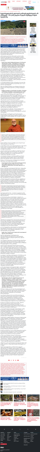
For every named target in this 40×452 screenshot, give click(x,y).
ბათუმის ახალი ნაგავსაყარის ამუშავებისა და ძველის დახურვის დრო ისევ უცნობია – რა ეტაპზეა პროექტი (32, 404)
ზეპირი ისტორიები (27, 433)
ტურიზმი (31, 441)
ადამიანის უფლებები (33, 433)
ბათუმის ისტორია (27, 442)
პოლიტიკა (32, 435)
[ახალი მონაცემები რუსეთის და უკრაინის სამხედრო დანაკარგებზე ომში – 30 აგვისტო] (6, 397)
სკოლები (31, 438)
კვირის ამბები (2, 435)
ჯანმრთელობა (2, 438)
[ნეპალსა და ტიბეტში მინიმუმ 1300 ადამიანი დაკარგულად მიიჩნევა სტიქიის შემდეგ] (1, 383)
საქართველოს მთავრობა (13, 11)
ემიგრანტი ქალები (27, 436)
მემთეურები (26, 444)
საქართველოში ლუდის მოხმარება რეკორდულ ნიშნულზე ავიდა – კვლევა (5, 418)
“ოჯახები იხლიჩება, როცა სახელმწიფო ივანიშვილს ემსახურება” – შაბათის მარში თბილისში (20, 404)
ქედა (8, 438)
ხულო (8, 435)
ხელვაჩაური (9, 436)
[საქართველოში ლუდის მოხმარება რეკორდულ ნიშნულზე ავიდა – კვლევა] (6, 412)
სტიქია (19, 11)
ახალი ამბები (9, 2)
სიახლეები (5, 11)
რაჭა (8, 11)
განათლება (19, 1)
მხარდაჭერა (3, 4)
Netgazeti (34, 2)
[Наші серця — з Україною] (4, 2)
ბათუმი (13, 1)
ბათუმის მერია (16, 438)
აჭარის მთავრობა (17, 433)
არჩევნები (15, 437)
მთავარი (1, 11)
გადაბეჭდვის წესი (24, 357)
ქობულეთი (9, 440)
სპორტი (31, 436)
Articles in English (30, 2)
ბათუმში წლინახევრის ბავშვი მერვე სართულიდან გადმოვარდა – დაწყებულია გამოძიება (20, 419)
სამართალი (24, 1)
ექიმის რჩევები (16, 441)
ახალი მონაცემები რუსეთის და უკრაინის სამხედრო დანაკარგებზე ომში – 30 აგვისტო (6, 404)
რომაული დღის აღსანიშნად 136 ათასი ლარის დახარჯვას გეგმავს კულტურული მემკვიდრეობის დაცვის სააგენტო (33, 419)
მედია (31, 440)
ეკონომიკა (32, 437)
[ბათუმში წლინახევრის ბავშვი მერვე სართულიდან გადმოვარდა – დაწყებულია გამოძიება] (20, 412)
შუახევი (8, 437)
